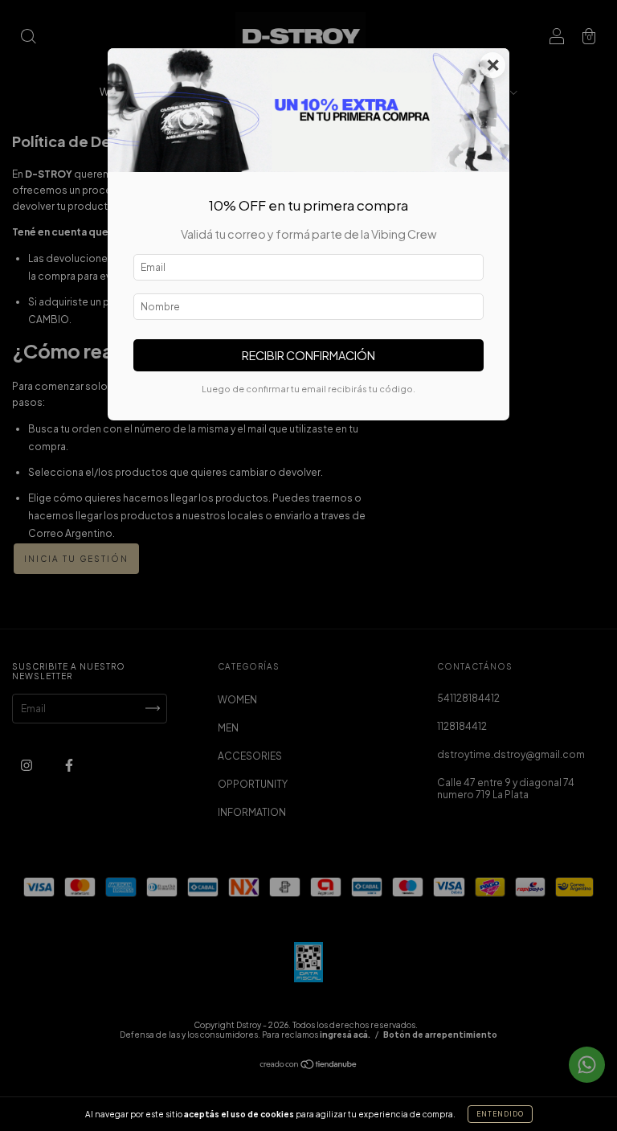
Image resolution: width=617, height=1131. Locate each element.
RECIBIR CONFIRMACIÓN (308, 355)
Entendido (500, 1114)
